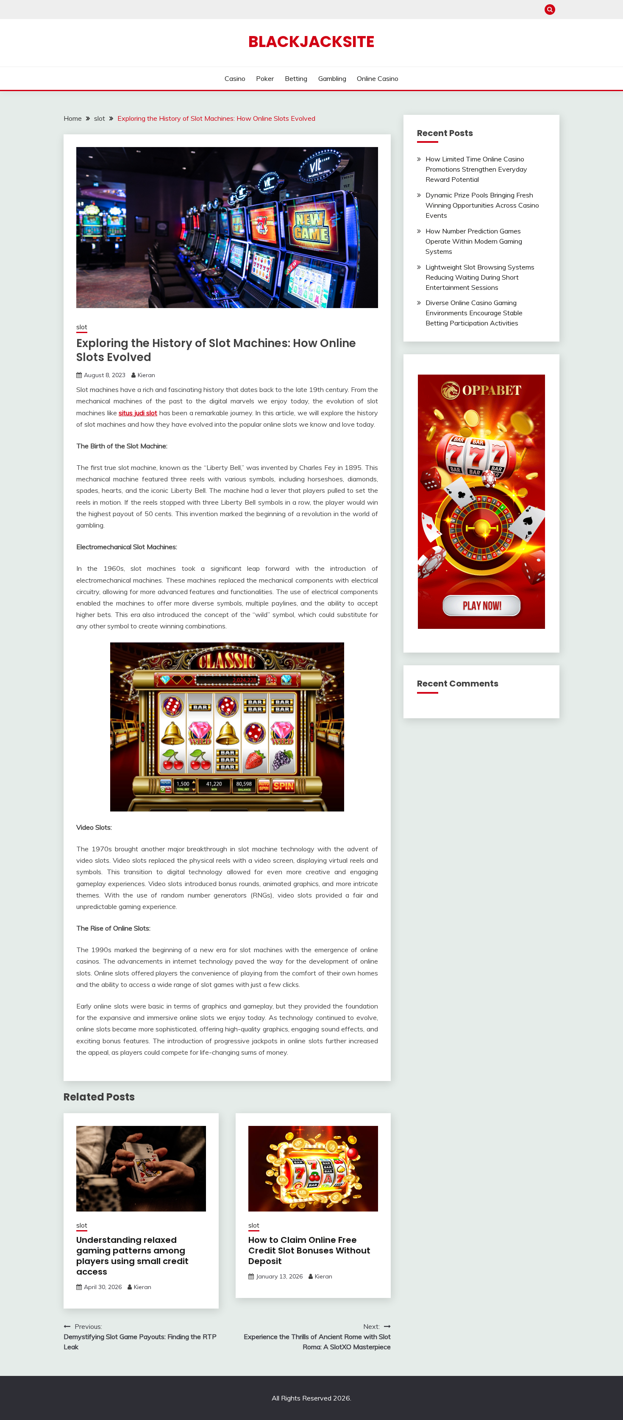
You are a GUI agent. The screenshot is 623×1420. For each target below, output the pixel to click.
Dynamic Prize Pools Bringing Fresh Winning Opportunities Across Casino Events (482, 205)
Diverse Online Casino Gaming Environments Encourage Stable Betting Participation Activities (474, 312)
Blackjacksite (311, 42)
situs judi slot (138, 412)
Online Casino (377, 78)
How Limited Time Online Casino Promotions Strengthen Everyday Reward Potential (476, 169)
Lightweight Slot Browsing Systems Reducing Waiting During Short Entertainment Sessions (480, 277)
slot (81, 327)
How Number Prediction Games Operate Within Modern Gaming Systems (474, 241)
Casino (235, 78)
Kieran (146, 375)
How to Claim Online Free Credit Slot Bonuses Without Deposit (309, 1250)
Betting (296, 78)
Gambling (332, 78)
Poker (265, 78)
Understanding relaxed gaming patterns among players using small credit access (132, 1256)
